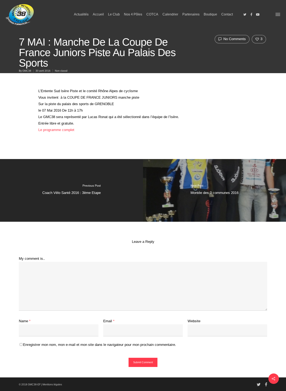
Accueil (98, 14)
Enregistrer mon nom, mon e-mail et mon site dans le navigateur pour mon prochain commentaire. (99, 345)
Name (25, 321)
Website (194, 321)
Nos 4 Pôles (133, 14)
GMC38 (26, 70)
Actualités (81, 14)
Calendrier (170, 14)
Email (109, 321)
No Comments (234, 39)
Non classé (61, 70)
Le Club (114, 14)
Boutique (210, 14)
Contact (227, 14)
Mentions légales (52, 384)
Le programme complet (56, 130)
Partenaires (191, 14)
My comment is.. (32, 259)
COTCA (152, 14)
